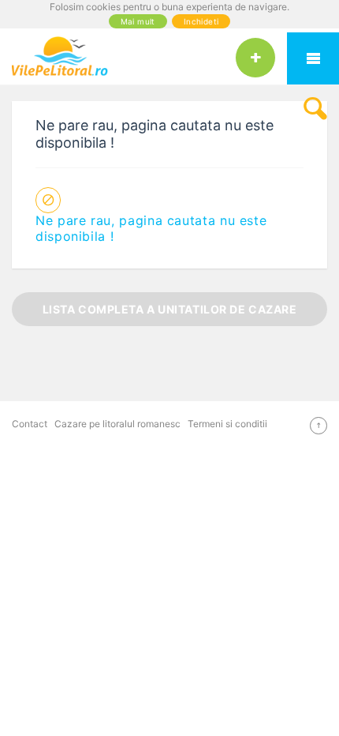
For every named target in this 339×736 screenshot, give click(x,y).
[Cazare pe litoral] (169, 56)
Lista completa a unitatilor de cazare (170, 309)
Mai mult (138, 21)
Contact (29, 424)
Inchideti (201, 21)
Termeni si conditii (227, 424)
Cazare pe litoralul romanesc (117, 424)
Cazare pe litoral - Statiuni (313, 58)
